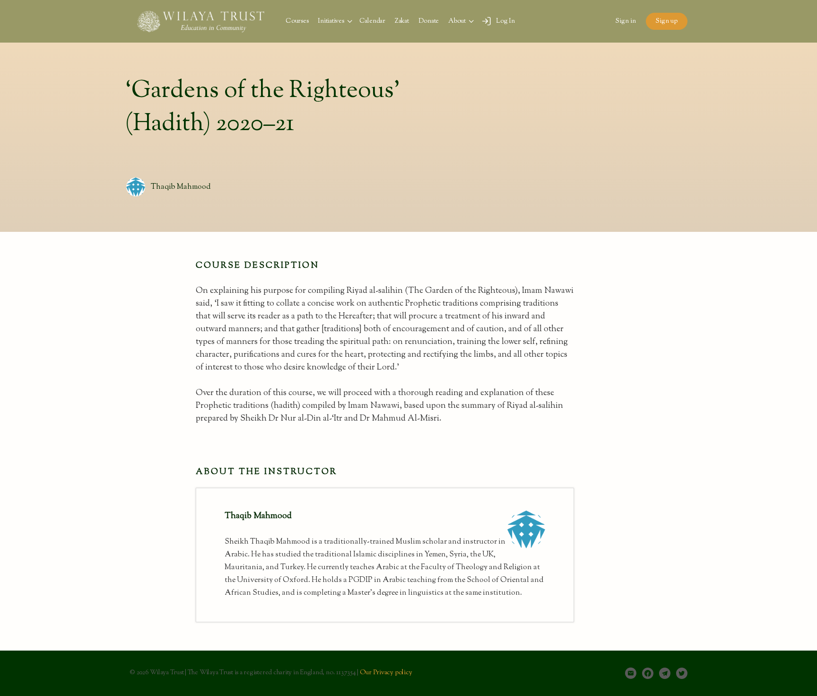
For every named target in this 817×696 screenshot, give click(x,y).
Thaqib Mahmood (181, 187)
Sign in (626, 21)
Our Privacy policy (386, 673)
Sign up (667, 21)
